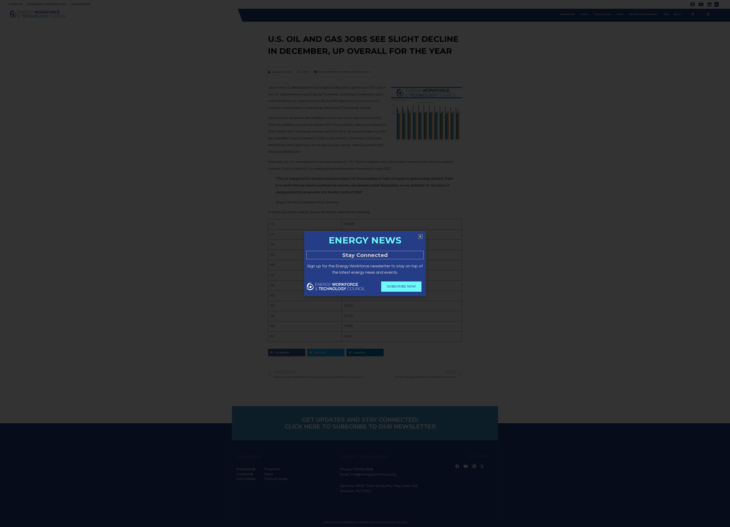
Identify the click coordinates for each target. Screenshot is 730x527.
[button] (420, 236)
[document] (365, 263)
